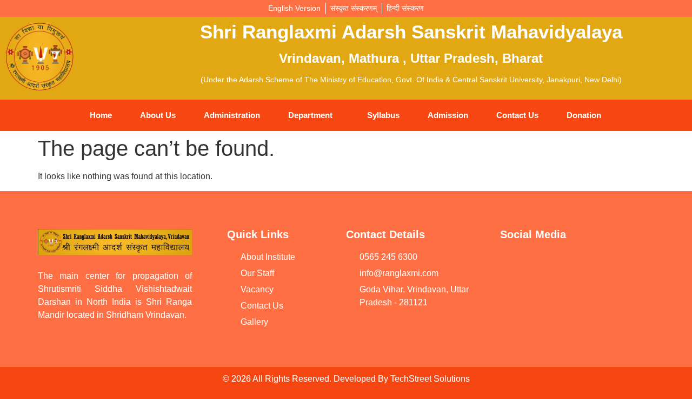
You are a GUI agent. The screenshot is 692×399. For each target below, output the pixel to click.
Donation (584, 115)
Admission (448, 115)
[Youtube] (513, 264)
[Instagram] (635, 264)
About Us (158, 115)
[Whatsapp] (594, 264)
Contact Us (517, 115)
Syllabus (383, 115)
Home (101, 115)
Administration (232, 115)
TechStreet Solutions (430, 378)
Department (310, 115)
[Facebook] (554, 264)
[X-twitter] (513, 295)
